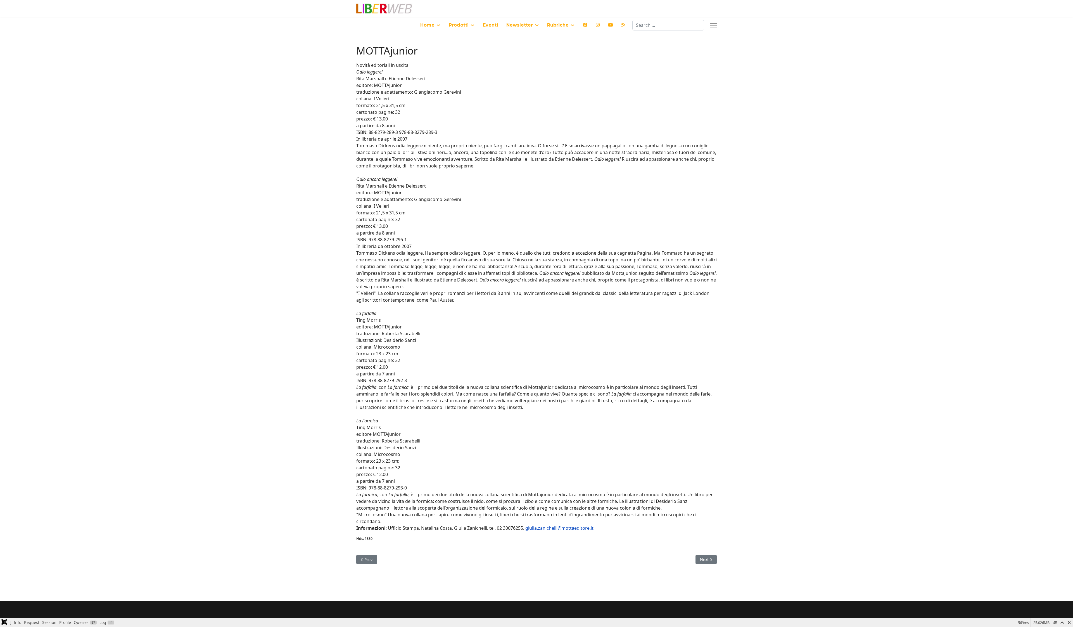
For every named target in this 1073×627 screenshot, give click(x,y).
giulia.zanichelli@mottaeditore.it (559, 528)
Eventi (490, 25)
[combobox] (668, 25)
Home (427, 25)
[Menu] (713, 25)
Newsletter (519, 25)
